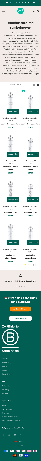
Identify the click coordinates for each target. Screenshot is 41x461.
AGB (4, 405)
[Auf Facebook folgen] (3, 435)
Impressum (6, 413)
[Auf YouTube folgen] (15, 435)
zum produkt (13, 111)
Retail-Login (6, 374)
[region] (20, 278)
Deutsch (21, 441)
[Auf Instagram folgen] (9, 435)
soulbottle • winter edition (10, 168)
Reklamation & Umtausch (11, 421)
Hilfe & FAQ (6, 362)
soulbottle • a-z (10, 212)
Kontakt (5, 370)
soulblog (5, 390)
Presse (4, 366)
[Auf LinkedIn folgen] (20, 435)
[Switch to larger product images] (34, 84)
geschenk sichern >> (20, 309)
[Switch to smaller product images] (38, 84)
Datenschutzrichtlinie (10, 417)
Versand (5, 393)
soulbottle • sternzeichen (10, 256)
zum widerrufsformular (20, 318)
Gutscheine (6, 386)
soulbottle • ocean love (10, 124)
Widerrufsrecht (7, 409)
